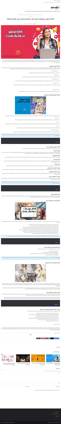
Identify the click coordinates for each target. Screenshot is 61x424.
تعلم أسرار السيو (32, 11)
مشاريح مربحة (27, 11)
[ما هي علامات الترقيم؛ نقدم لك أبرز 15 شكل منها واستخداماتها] (38, 358)
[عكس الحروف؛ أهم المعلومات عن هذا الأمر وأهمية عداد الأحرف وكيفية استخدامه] (8, 358)
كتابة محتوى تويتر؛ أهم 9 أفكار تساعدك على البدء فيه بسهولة (53, 364)
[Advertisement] (36, 400)
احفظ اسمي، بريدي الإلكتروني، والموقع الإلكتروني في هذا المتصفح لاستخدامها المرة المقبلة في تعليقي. (46, 390)
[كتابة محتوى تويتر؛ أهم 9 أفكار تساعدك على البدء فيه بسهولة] (53, 358)
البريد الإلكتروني (27, 386)
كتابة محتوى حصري (37, 14)
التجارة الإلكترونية (57, 11)
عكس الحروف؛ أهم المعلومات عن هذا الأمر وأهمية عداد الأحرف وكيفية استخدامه (9, 364)
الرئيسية (42, 14)
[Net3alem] (55, 7)
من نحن (56, 422)
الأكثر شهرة (58, 422)
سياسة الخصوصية (50, 422)
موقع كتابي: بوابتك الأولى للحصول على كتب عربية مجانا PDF (23, 364)
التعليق (59, 372)
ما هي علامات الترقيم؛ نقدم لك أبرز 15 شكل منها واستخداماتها (38, 364)
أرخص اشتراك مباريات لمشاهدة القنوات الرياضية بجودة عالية (52, 2)
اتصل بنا (53, 422)
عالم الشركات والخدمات (45, 11)
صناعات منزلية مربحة (38, 11)
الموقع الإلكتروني (58, 386)
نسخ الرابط (30, 334)
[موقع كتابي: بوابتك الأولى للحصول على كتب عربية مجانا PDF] (23, 358)
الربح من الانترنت (51, 11)
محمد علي (34, 23)
